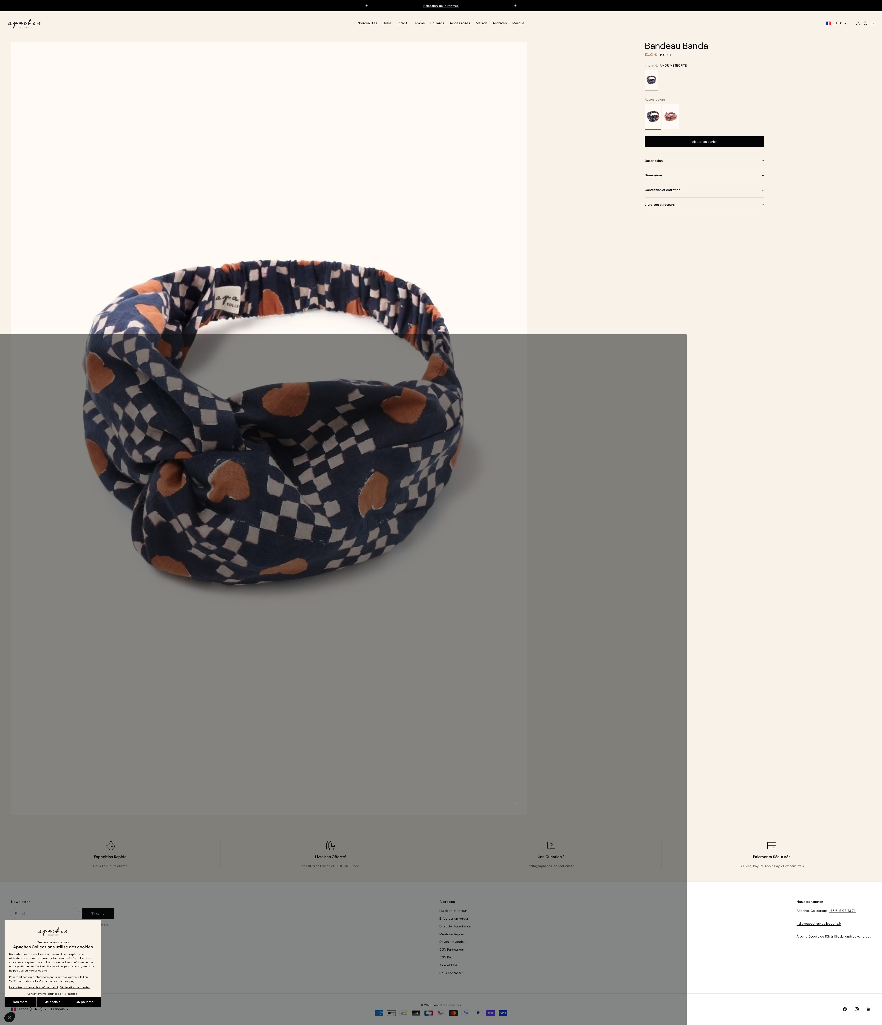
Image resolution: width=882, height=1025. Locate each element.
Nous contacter (451, 973)
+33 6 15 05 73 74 (842, 911)
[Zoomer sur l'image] (515, 803)
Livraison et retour (453, 911)
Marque (518, 23)
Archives (500, 23)
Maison (481, 23)
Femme (419, 23)
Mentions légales (452, 934)
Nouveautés (367, 23)
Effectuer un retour (453, 918)
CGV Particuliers (451, 949)
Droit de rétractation (455, 926)
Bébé (387, 23)
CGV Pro (445, 957)
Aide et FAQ (448, 965)
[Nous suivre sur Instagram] (856, 1009)
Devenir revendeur (453, 942)
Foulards (437, 23)
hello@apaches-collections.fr (819, 923)
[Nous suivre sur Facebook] (844, 1009)
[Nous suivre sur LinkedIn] (868, 1009)
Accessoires (460, 23)
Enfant (402, 23)
